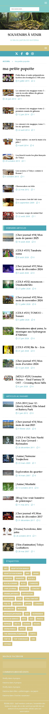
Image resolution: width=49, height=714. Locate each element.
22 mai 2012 (23, 189)
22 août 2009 (24, 216)
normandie (38, 614)
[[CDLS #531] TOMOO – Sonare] (8, 315)
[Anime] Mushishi (25, 484)
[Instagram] (32, 53)
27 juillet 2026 (24, 288)
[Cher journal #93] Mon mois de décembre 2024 (29, 268)
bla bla (31, 578)
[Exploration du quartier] (8, 473)
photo (40, 619)
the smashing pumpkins (15, 634)
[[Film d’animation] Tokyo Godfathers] (8, 547)
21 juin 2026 (23, 351)
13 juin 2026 (23, 367)
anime (36, 573)
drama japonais (11, 593)
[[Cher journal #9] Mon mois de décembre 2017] (8, 516)
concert (36, 588)
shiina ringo (10, 629)
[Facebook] (21, 53)
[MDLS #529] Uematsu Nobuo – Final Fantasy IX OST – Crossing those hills (31, 379)
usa (33, 639)
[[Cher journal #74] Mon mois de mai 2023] (8, 424)
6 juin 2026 (23, 386)
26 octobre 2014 (23, 536)
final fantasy (31, 598)
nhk (27, 614)
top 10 (7, 639)
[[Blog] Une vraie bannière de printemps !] (8, 498)
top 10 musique (21, 639)
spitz (22, 629)
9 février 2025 (24, 428)
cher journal (10, 588)
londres (38, 603)
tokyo (33, 634)
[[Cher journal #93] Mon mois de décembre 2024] (8, 269)
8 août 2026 (23, 257)
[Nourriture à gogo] (8, 78)
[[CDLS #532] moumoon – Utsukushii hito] (8, 284)
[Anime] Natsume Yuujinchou (26, 458)
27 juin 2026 (23, 338)
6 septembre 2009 (26, 202)
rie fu (17, 624)
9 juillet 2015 (23, 81)
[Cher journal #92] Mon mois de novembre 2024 (29, 299)
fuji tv (7, 603)
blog (23, 583)
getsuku (18, 603)
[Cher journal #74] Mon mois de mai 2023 (29, 423)
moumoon (9, 608)
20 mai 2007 (23, 551)
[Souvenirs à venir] (24, 28)
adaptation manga (20, 568)
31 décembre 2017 (26, 520)
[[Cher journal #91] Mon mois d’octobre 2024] (8, 363)
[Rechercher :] (24, 9)
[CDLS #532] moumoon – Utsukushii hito (30, 283)
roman (27, 624)
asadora (8, 578)
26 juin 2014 (10, 99)
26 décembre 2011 (26, 447)
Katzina (6, 682)
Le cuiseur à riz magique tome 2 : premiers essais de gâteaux (30, 109)
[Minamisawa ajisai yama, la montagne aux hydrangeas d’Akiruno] (8, 331)
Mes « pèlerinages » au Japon (26, 691)
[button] (45, 3)
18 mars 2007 (24, 475)
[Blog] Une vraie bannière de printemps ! (30, 499)
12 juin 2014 (23, 114)
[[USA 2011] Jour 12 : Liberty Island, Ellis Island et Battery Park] (8, 404)
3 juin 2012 (23, 413)
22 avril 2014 (23, 130)
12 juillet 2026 (24, 304)
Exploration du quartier (29, 471)
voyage (7, 644)
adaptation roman (13, 573)
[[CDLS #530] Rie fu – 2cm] (8, 350)
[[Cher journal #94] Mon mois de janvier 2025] (8, 237)
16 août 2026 (24, 241)
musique (21, 608)
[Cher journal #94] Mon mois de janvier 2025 (29, 236)
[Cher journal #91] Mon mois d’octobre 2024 (29, 362)
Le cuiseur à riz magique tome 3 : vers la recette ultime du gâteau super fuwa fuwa (30, 93)
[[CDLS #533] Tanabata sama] (8, 253)
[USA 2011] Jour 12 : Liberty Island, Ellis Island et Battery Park (30, 406)
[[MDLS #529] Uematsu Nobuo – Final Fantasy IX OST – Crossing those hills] (8, 378)
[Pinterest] (27, 53)
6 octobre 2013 (12, 176)
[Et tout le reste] (8, 188)
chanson (33, 583)
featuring (9, 598)
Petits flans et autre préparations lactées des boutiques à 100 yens (30, 76)
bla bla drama (10, 583)
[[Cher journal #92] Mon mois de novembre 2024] (8, 300)
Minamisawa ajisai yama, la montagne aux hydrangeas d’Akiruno (31, 331)
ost (31, 619)
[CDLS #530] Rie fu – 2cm (30, 347)
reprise (7, 624)
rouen (37, 624)
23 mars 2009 (24, 463)
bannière (20, 578)
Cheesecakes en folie (25, 186)
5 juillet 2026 (23, 319)
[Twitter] (16, 53)
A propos (16, 678)
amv (27, 573)
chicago (24, 588)
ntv (24, 619)
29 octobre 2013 (12, 161)
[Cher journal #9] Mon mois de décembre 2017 (29, 515)
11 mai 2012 (23, 504)
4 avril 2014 (23, 145)
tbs (29, 629)
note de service (11, 619)
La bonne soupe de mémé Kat (29, 213)
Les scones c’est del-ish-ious (29, 199)
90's (5, 568)
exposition (27, 593)
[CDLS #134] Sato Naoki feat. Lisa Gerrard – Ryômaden (29, 440)
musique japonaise (12, 614)
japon (28, 603)
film (19, 598)
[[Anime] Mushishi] (8, 487)
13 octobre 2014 (25, 488)
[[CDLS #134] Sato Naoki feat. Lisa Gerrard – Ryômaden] (8, 440)
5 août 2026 (23, 273)
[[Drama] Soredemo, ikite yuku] (7, 531)
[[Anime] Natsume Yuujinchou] (8, 459)
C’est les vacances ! (22, 695)
